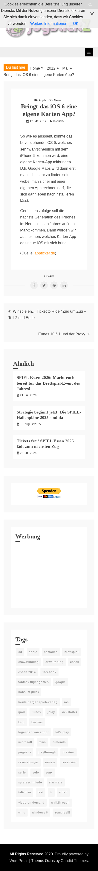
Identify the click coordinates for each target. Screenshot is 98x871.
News (57, 100)
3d (20, 652)
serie (22, 772)
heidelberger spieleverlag (38, 702)
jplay (51, 712)
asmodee (51, 652)
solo (36, 772)
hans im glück (28, 692)
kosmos (37, 722)
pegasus (24, 752)
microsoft (25, 742)
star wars (56, 782)
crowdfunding (28, 662)
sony (49, 772)
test (40, 792)
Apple (42, 100)
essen (74, 662)
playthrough (47, 752)
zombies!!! (62, 812)
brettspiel (71, 652)
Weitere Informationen (48, 24)
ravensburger (28, 762)
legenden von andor (33, 732)
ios (66, 702)
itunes (36, 712)
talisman (24, 792)
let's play (62, 732)
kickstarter (69, 712)
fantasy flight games (33, 682)
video (63, 792)
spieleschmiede (30, 782)
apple (33, 652)
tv (51, 792)
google (60, 682)
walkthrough (60, 802)
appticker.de (44, 253)
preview (68, 752)
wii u (21, 812)
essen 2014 (27, 672)
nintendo (59, 742)
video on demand (31, 802)
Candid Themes (74, 861)
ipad (21, 712)
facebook (49, 672)
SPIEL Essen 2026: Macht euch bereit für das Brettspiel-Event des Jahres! (48, 383)
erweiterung (54, 662)
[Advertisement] (49, 574)
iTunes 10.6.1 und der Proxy (61, 334)
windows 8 (40, 812)
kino (21, 722)
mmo (42, 742)
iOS (50, 100)
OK (75, 24)
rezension (69, 762)
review (50, 762)
